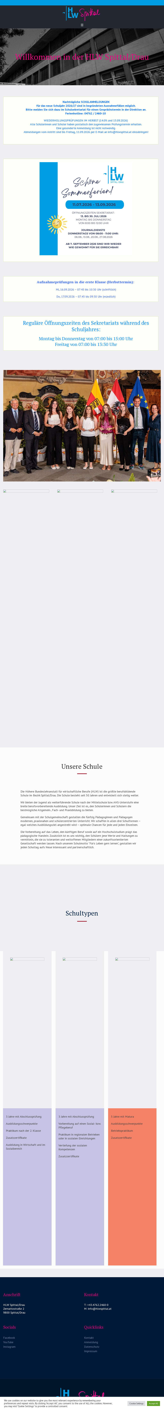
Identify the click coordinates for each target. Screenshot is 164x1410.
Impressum (90, 1351)
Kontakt (89, 1338)
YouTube (8, 1342)
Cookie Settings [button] (136, 1403)
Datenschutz (91, 1346)
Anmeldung (91, 1342)
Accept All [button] (153, 1403)
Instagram (9, 1346)
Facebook (9, 1338)
